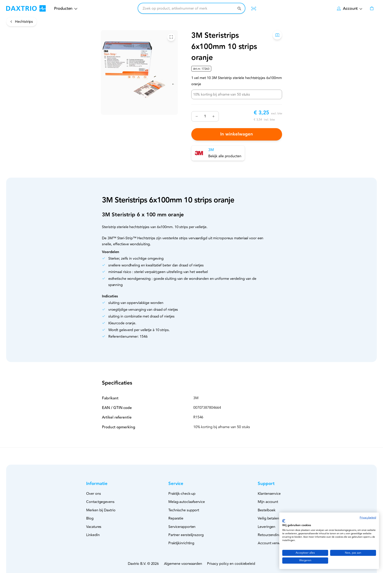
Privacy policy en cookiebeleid (231, 563)
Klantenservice (269, 493)
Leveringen (266, 526)
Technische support (183, 510)
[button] (104, 484)
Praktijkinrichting (181, 543)
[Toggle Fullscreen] (171, 37)
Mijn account (268, 502)
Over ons (93, 493)
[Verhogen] (213, 116)
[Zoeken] (239, 8)
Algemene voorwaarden (183, 563)
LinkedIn (93, 535)
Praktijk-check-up (181, 493)
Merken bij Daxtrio (100, 510)
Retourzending (269, 535)
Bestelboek (266, 510)
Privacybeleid (368, 518)
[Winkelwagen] (372, 8)
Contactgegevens (100, 502)
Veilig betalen (268, 518)
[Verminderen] (196, 116)
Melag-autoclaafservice (186, 502)
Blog (90, 518)
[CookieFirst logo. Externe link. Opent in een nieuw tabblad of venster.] (283, 521)
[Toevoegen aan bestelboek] (277, 35)
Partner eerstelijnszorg (186, 535)
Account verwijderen (274, 543)
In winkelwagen (236, 134)
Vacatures (93, 526)
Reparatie (175, 518)
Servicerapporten (181, 526)
